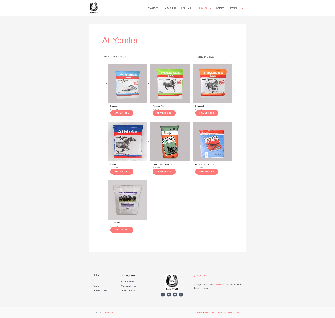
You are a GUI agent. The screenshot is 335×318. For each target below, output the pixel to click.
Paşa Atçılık (108, 312)
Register (231, 312)
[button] (242, 8)
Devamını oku (122, 113)
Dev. (218, 312)
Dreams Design (210, 312)
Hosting (239, 312)
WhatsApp (220, 285)
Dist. (224, 312)
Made (199, 312)
